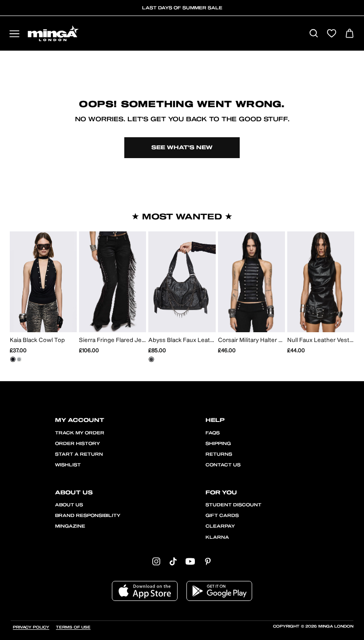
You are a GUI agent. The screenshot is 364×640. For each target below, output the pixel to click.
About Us (69, 505)
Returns (219, 454)
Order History (77, 443)
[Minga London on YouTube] (190, 561)
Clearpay (220, 526)
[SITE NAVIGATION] (14, 34)
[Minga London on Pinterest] (208, 561)
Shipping (218, 443)
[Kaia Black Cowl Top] (13, 359)
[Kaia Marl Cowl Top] (19, 359)
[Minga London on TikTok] (173, 561)
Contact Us (223, 465)
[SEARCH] (314, 34)
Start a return (79, 454)
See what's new (182, 147)
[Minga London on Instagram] (156, 561)
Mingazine (70, 526)
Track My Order (79, 433)
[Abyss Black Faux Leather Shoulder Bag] (151, 359)
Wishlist (68, 465)
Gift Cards (222, 515)
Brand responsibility (87, 515)
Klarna (217, 537)
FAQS (213, 433)
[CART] (350, 34)
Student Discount (233, 505)
